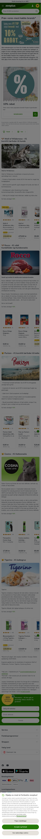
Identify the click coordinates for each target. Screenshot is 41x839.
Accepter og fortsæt (20, 827)
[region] (20, 814)
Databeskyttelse (21, 816)
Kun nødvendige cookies (20, 833)
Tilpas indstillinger (20, 821)
